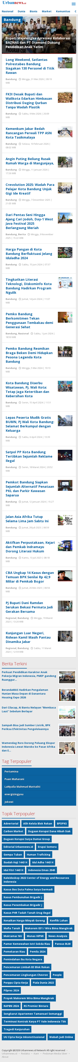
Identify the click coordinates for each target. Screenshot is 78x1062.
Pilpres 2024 (11, 990)
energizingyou (14, 794)
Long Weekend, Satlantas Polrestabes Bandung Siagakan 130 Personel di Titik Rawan (30, 66)
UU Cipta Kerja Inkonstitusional (24, 1037)
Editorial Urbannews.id (18, 846)
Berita (22, 234)
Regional (11, 618)
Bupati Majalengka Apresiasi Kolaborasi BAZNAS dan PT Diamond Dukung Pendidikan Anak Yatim (37, 42)
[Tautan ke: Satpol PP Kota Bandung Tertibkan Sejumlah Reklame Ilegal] (65, 455)
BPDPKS (62, 823)
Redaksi (25, 1053)
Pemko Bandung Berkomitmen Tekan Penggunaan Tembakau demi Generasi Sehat (29, 320)
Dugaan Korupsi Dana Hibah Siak (49, 831)
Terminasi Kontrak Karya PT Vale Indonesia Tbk (35, 1021)
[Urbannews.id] (18, 2)
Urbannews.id (9, 1053)
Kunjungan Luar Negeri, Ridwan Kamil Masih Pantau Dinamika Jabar (28, 637)
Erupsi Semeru (47, 846)
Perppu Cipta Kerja (16, 982)
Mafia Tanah (12, 928)
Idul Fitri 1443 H (13, 870)
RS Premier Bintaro (36, 1006)
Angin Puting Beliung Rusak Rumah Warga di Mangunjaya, (30, 161)
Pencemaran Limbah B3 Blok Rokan (27, 967)
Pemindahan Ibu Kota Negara (23, 959)
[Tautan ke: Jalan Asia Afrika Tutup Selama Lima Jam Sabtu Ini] (65, 519)
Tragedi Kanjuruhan (17, 1029)
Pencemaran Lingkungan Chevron (26, 975)
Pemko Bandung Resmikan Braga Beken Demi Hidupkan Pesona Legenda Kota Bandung (29, 355)
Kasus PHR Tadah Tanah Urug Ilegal (27, 912)
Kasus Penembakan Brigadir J (23, 905)
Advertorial (11, 823)
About (5, 1056)
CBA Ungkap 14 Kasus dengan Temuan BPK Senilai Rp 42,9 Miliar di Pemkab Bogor (30, 576)
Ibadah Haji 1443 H (15, 862)
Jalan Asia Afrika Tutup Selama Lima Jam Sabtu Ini (27, 518)
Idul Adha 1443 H (42, 862)
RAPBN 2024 (11, 1006)
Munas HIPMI (35, 936)
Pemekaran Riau (14, 951)
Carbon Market (13, 831)
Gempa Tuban (13, 854)
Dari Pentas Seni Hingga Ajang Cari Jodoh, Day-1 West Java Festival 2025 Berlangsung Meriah (29, 221)
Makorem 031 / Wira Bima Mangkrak (49, 928)
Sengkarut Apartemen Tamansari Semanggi (33, 1013)
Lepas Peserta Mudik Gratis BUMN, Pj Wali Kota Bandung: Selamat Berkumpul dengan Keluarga (30, 424)
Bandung (11, 79)
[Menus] (73, 4)
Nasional (23, 333)
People (57, 975)
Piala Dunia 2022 (43, 982)
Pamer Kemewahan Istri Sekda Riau (27, 943)
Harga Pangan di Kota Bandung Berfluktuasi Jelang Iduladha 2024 (29, 253)
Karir (36, 1053)
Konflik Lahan (59, 920)
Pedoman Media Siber (55, 1053)
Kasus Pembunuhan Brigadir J (23, 897)
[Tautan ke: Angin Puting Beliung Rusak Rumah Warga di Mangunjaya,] (65, 161)
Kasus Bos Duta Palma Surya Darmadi (28, 889)
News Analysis (57, 936)
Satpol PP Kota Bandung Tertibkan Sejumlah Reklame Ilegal (29, 456)
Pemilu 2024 (37, 951)
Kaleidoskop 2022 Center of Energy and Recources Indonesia (36, 879)
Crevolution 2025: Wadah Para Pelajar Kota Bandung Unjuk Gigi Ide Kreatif (30, 188)
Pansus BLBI (63, 943)
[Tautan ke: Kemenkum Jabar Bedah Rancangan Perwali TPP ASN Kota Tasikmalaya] (65, 131)
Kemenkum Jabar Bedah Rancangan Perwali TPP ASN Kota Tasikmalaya (29, 132)
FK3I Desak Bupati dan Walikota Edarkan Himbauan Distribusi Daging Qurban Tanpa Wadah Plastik (29, 100)
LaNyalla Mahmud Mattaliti (22, 786)
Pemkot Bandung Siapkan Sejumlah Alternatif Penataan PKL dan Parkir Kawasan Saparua (30, 488)
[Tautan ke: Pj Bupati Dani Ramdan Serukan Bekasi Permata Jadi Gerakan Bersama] (65, 606)
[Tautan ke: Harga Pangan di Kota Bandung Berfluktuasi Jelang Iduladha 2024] (65, 252)
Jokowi (9, 801)
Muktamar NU (13, 936)
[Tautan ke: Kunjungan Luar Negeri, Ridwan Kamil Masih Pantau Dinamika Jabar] (65, 636)
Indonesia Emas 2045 (41, 870)
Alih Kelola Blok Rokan (37, 823)
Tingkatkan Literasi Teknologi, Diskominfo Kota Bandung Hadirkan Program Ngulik (29, 286)
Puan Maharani (14, 779)
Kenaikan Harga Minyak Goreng (24, 920)
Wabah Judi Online (61, 1037)
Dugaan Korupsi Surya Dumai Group (27, 839)
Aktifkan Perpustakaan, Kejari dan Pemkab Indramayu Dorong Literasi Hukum (30, 546)
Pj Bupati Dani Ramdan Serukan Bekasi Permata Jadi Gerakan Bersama (29, 607)
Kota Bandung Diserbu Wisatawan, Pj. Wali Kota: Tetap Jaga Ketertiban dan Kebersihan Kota (27, 389)
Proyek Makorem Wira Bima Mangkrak (29, 998)
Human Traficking (38, 854)
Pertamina (11, 771)
